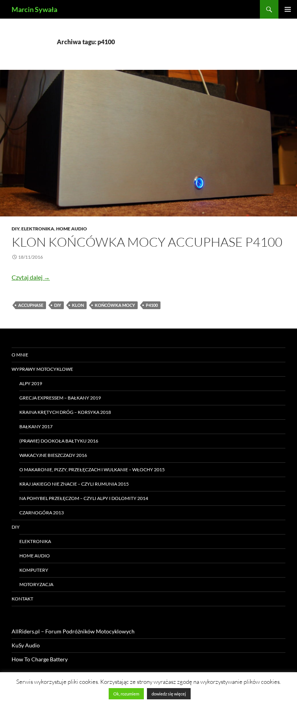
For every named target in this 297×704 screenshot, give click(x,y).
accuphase (30, 305)
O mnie (20, 355)
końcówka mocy (115, 305)
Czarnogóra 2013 (41, 512)
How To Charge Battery (40, 659)
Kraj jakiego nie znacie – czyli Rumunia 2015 (74, 484)
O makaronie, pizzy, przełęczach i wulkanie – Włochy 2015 (92, 469)
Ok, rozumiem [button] (126, 693)
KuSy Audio (26, 645)
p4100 (152, 305)
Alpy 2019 (30, 383)
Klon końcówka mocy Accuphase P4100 (147, 242)
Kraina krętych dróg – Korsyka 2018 (65, 412)
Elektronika (37, 229)
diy (57, 305)
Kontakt (22, 599)
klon (78, 305)
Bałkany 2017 (36, 426)
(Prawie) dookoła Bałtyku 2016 (58, 441)
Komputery (33, 570)
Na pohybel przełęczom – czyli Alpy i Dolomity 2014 (83, 498)
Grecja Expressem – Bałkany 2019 (60, 398)
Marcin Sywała (34, 9)
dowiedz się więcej (169, 693)
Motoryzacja (36, 584)
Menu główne (287, 9)
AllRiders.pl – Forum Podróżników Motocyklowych (73, 631)
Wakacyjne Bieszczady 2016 (53, 455)
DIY (15, 229)
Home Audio (71, 229)
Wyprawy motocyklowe (42, 369)
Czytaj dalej (31, 277)
